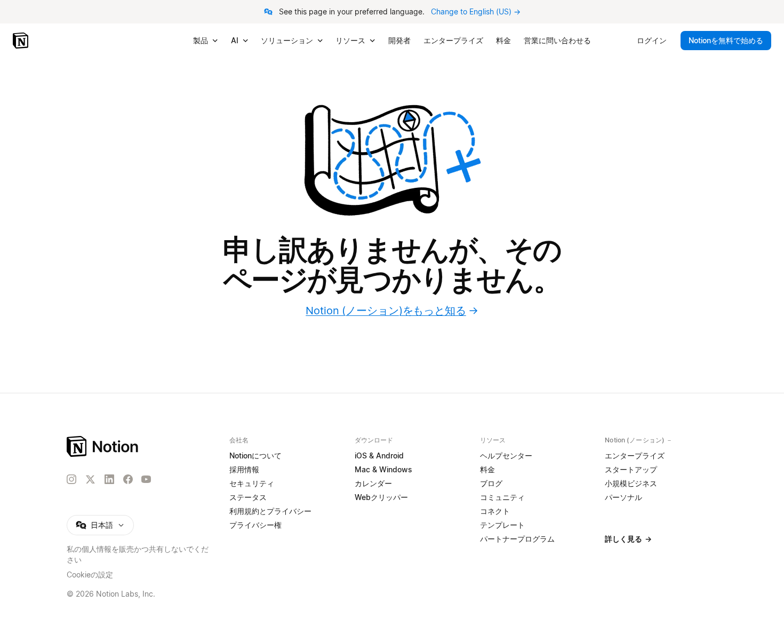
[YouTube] (146, 479)
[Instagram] (71, 479)
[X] (90, 480)
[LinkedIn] (109, 479)
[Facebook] (128, 479)
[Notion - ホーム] (21, 40)
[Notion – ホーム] (103, 446)
